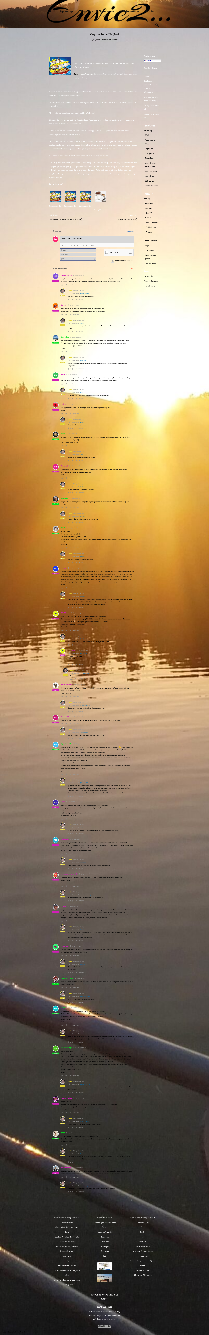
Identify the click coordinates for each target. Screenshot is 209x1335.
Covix (143, 1227)
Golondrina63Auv (67, 1048)
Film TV (148, 213)
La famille (148, 276)
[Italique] (65, 245)
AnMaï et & (143, 1222)
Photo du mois (151, 185)
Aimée (63, 528)
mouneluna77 (66, 1168)
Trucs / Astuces (151, 281)
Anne (81, 392)
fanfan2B (64, 466)
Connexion (130, 231)
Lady (67, 1260)
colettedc (64, 498)
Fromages (105, 1246)
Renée (70, 291)
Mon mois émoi (143, 1246)
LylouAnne (149, 176)
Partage (147, 198)
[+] (92, 245)
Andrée (82, 422)
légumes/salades (105, 1232)
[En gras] (62, 245)
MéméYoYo (65, 946)
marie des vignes (85, 996)
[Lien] (86, 245)
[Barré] (71, 245)
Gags (147, 245)
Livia (63, 802)
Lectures (148, 208)
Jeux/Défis (148, 130)
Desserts (105, 1251)
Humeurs (150, 250)
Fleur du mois (151, 171)
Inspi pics (67, 1256)
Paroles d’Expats (143, 1270)
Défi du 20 (149, 181)
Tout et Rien (150, 263)
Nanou (143, 1265)
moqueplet (65, 839)
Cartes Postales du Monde (67, 1237)
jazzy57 (64, 568)
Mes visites (149, 11)
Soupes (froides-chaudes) (105, 1222)
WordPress (25, 1332)
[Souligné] (68, 245)
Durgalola (149, 158)
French (148, 60)
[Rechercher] (157, 25)
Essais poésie (151, 240)
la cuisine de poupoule (69, 874)
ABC (147, 135)
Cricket (143, 1232)
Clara (67, 1232)
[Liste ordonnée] (74, 245)
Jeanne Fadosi (66, 275)
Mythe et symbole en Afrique (143, 1260)
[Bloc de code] (83, 245)
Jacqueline (65, 337)
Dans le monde (151, 222)
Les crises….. (149, 76)
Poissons (105, 1237)
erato (63, 434)
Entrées (105, 1227)
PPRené (64, 906)
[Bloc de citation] (80, 245)
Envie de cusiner (104, 1217)
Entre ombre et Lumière (67, 1246)
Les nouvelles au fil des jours (67, 1270)
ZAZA (63, 1133)
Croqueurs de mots (110, 39)
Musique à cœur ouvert (143, 1251)
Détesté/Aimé (67, 1222)
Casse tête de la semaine (67, 1227)
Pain (105, 1256)
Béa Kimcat (65, 613)
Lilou (67, 1275)
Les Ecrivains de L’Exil (67, 1265)
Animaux (149, 203)
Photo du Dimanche (143, 1275)
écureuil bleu (84, 732)
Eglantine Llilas (84, 783)
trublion (64, 1008)
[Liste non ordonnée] (77, 245)
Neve (4, 1332)
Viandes (105, 1241)
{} (89, 245)
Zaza (75, 74)
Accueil (52, 11)
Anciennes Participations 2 (142, 1217)
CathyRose (149, 153)
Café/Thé (149, 148)
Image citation (67, 1251)
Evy (143, 1237)
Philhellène (151, 227)
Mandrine (143, 1256)
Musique (149, 217)
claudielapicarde (67, 685)
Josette (82, 323)
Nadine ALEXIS (66, 1098)
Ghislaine (143, 1241)
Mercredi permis (67, 1284)
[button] (74, 11)
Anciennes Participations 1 (66, 1217)
